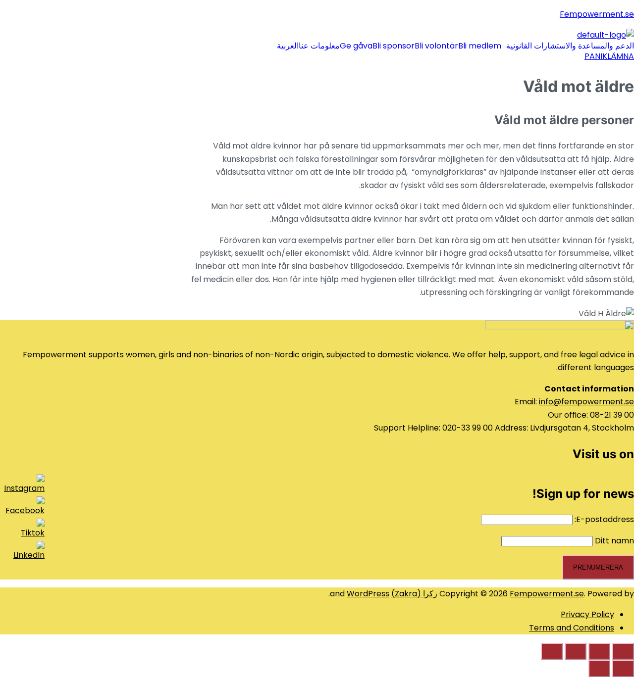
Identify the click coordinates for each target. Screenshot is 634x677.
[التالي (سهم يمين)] (599, 668)
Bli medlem (479, 46)
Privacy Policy (587, 614)
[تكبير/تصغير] (552, 651)
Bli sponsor (393, 46)
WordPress (368, 593)
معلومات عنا (319, 46)
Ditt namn (614, 540)
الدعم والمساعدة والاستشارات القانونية (570, 46)
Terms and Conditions (571, 627)
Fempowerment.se (597, 14)
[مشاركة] (599, 651)
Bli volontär (436, 46)
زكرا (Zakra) (414, 593)
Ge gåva (356, 46)
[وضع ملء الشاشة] (575, 651)
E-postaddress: (603, 519)
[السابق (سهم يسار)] (623, 668)
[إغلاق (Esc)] (623, 651)
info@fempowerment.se (586, 401)
